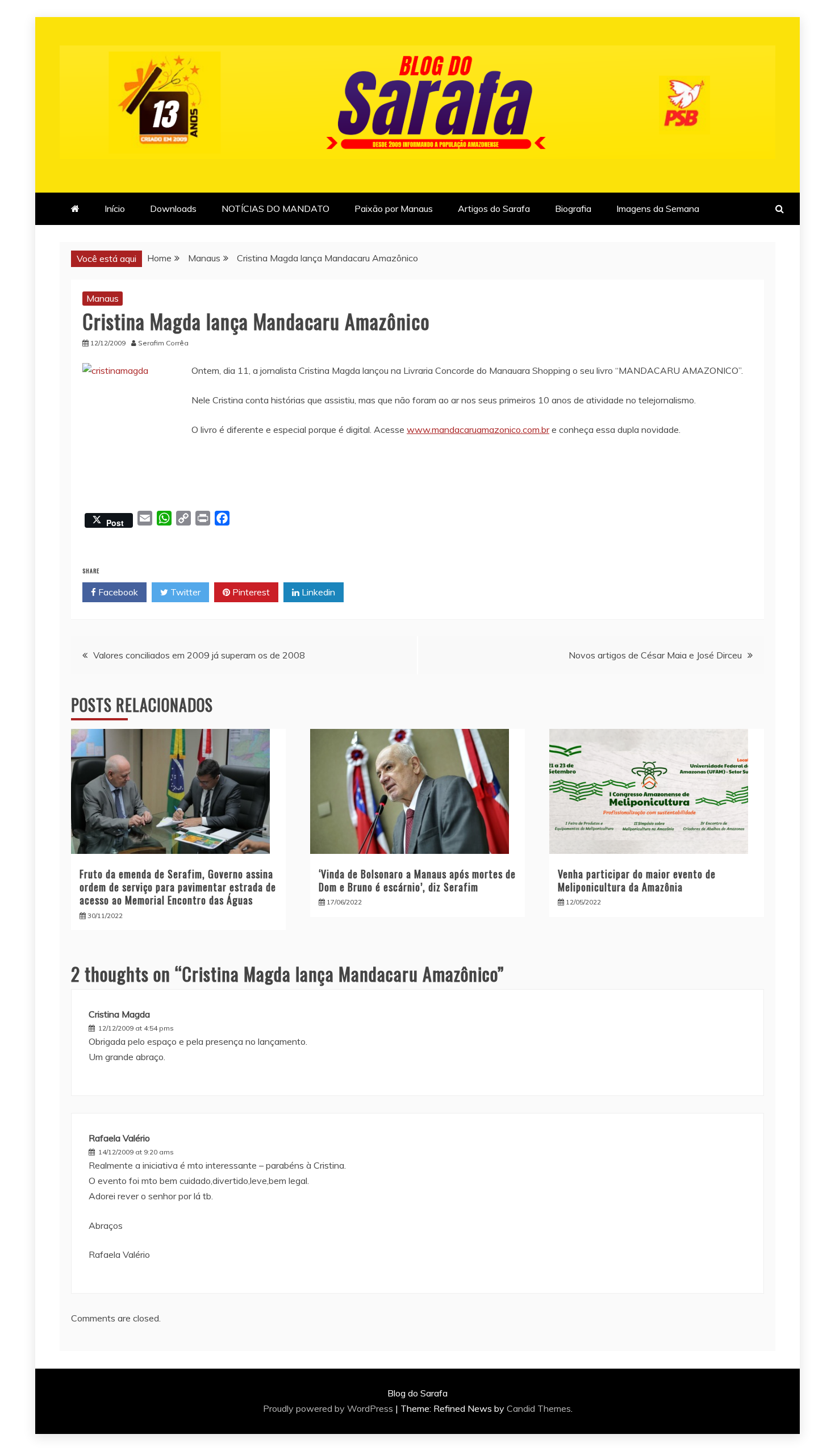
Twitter (184, 592)
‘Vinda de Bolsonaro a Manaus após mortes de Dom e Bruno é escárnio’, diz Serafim (417, 880)
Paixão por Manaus (393, 208)
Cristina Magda (119, 1014)
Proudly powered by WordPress (329, 1408)
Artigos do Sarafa (494, 208)
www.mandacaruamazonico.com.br (478, 429)
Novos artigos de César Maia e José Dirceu (655, 655)
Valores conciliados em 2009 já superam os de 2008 (199, 655)
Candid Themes (539, 1408)
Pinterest (250, 592)
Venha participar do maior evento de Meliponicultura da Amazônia (637, 880)
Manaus (102, 298)
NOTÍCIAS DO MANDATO (275, 208)
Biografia (573, 208)
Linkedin (317, 592)
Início (115, 208)
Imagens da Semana (657, 208)
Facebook (117, 592)
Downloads (173, 208)
